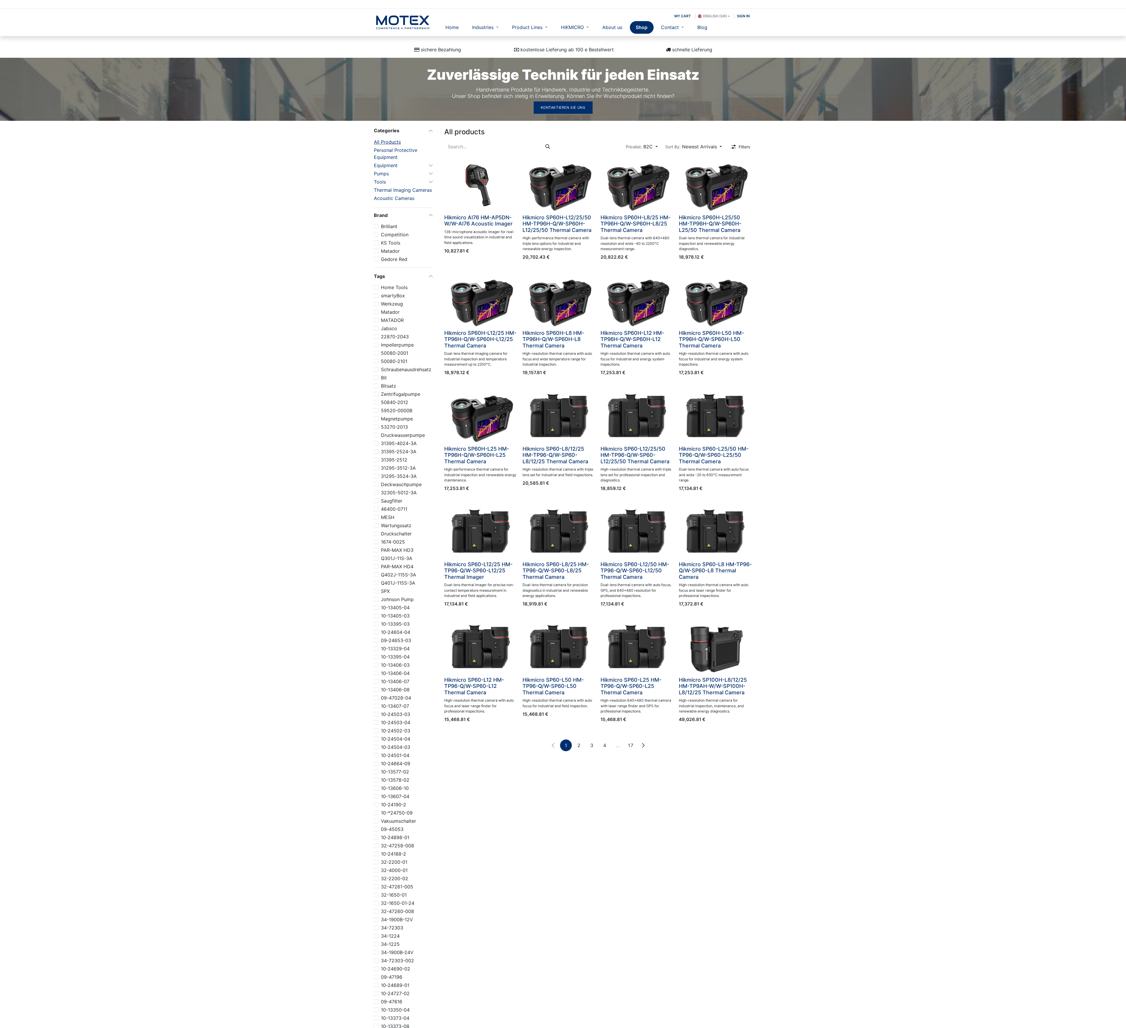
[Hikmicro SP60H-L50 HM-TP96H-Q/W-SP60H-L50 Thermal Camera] (715, 300)
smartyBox (393, 295)
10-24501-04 (395, 755)
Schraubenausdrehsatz (406, 369)
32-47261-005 (397, 887)
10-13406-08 (395, 690)
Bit (384, 378)
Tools (380, 182)
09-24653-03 (396, 640)
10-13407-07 (395, 706)
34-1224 (390, 936)
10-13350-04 (395, 1010)
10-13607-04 (395, 796)
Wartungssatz (396, 525)
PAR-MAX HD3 (397, 550)
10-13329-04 (395, 649)
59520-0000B (396, 410)
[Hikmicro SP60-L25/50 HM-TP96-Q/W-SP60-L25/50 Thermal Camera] (715, 415)
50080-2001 (394, 353)
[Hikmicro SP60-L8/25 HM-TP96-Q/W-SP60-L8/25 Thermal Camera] (559, 531)
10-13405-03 (395, 616)
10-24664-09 (395, 763)
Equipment (386, 165)
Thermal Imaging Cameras (403, 190)
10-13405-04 (395, 607)
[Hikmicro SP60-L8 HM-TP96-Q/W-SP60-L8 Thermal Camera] (715, 531)
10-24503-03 (395, 714)
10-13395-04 (395, 657)
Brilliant (389, 226)
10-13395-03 (395, 624)
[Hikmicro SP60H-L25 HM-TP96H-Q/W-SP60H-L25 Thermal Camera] (481, 415)
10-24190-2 (393, 805)
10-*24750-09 (397, 813)
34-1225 (390, 944)
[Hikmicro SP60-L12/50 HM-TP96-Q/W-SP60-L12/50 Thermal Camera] (637, 531)
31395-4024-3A (399, 443)
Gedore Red (394, 259)
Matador (390, 251)
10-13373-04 (395, 1018)
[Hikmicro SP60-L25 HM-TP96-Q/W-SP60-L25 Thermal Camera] (637, 646)
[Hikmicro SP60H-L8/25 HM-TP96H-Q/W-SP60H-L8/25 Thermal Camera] (637, 184)
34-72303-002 (397, 960)
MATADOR (392, 320)
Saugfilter (391, 501)
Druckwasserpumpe (403, 435)
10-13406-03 (395, 665)
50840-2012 (394, 402)
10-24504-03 (395, 747)
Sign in (743, 16)
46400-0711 (394, 509)
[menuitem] (452, 27)
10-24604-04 (395, 632)
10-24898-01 (395, 837)
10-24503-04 (395, 722)
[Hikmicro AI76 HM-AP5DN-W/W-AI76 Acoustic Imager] (481, 184)
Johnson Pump (397, 599)
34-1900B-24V (397, 952)
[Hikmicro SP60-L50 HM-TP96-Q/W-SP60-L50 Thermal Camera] (559, 646)
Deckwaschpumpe (401, 484)
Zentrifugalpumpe (400, 394)
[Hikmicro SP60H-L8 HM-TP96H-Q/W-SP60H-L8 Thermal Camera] (559, 300)
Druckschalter (396, 534)
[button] (641, 146)
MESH (387, 517)
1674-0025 (393, 542)
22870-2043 (395, 337)
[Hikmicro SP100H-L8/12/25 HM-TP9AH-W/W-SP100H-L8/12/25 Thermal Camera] (715, 646)
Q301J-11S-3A (396, 558)
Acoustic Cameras (394, 198)
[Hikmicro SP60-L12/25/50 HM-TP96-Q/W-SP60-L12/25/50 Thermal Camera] (637, 415)
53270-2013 (394, 427)
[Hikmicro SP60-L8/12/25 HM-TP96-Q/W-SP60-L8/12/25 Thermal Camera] (559, 415)
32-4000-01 (394, 870)
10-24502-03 (395, 731)
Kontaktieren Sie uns (563, 107)
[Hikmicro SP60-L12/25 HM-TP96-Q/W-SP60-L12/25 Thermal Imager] (481, 531)
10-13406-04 (395, 673)
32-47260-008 (397, 911)
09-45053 (392, 829)
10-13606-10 (395, 788)
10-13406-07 (395, 681)
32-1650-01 (394, 895)
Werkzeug (392, 304)
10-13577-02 (395, 772)
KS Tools (390, 243)
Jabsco (389, 328)
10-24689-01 (395, 985)
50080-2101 (394, 361)
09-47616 (391, 1002)
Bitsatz (388, 386)
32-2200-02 (394, 878)
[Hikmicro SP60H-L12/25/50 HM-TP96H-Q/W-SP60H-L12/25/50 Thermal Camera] (559, 184)
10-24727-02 (395, 993)
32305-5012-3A (399, 493)
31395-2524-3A (398, 451)
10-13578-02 (395, 780)
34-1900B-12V (397, 919)
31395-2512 (394, 460)
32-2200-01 (394, 862)
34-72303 (392, 928)
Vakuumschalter (398, 821)
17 (630, 745)
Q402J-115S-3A (398, 575)
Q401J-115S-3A (398, 583)
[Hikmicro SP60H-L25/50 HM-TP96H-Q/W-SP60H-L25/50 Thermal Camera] (715, 184)
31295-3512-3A (398, 468)
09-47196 (391, 977)
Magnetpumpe (397, 419)
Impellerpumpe (397, 345)
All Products (387, 142)
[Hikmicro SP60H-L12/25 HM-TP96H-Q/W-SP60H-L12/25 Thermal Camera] (481, 300)
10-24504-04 (395, 739)
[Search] (547, 146)
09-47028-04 (396, 698)
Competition (394, 235)
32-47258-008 (397, 846)
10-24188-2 (393, 854)
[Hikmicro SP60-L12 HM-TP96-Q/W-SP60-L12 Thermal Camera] (481, 646)
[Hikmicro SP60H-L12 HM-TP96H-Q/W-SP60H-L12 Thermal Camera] (637, 300)
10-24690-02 (395, 969)
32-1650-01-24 (397, 903)
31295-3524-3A (399, 476)
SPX (385, 591)
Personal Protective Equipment (395, 153)
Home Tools (394, 287)
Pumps (381, 174)
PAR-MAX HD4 (397, 566)
